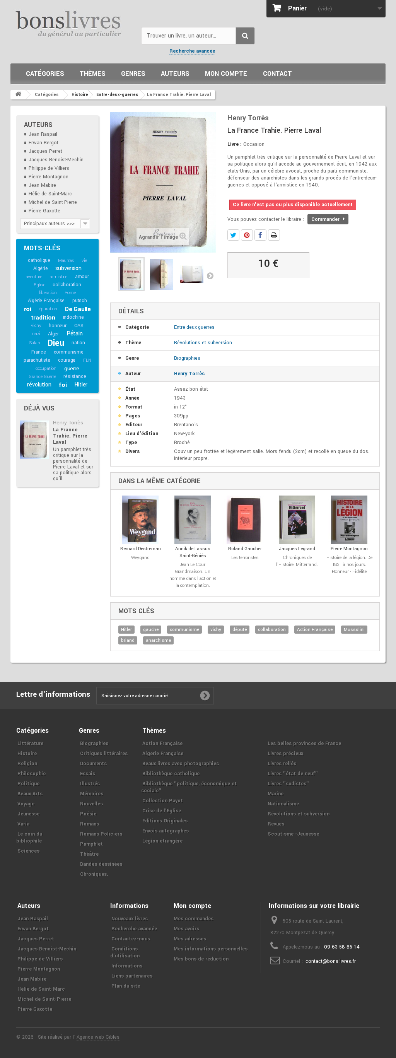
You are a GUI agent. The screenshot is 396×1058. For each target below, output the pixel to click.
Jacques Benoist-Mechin (56, 159)
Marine (275, 793)
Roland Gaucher (245, 548)
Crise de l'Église (161, 810)
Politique (28, 783)
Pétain (75, 334)
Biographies (187, 358)
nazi (36, 333)
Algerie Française (162, 753)
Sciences (28, 851)
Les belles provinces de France (304, 743)
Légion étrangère (162, 841)
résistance (74, 376)
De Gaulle (78, 309)
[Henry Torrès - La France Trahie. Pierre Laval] (34, 439)
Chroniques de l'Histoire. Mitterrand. (297, 561)
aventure (34, 276)
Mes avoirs (186, 928)
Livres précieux (285, 753)
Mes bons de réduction (201, 958)
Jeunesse (28, 813)
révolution (39, 385)
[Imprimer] (274, 235)
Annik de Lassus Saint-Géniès (192, 552)
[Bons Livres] (72, 23)
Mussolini (354, 629)
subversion (68, 268)
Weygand (140, 557)
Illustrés (90, 783)
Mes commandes (193, 918)
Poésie (88, 813)
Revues (276, 823)
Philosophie (31, 773)
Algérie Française (46, 300)
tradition (43, 317)
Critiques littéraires (104, 753)
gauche (151, 629)
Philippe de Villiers (49, 168)
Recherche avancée (192, 51)
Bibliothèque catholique (171, 773)
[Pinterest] (247, 235)
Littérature (30, 743)
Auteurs (175, 73)
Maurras (66, 260)
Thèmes (93, 73)
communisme (69, 352)
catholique (39, 260)
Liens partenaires (131, 976)
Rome (70, 292)
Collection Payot (162, 800)
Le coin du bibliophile (29, 837)
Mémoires (91, 793)
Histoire (27, 753)
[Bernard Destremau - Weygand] (140, 520)
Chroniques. (94, 874)
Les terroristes (245, 557)
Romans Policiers (101, 834)
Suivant (210, 275)
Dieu (56, 343)
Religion (27, 763)
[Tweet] (233, 235)
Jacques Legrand (297, 548)
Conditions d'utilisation (125, 952)
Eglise (39, 285)
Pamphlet (91, 844)
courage (67, 360)
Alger (53, 333)
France (38, 352)
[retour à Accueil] (18, 94)
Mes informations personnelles (211, 948)
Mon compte (226, 73)
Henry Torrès (68, 422)
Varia (23, 823)
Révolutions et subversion (203, 342)
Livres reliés (282, 763)
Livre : (234, 144)
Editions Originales (165, 820)
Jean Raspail (43, 134)
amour (82, 276)
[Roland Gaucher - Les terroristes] (245, 520)
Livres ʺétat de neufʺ (293, 773)
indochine (73, 317)
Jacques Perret (45, 151)
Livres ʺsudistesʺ (288, 783)
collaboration (67, 284)
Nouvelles (91, 803)
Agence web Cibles (98, 1037)
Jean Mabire (42, 185)
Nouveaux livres (129, 918)
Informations (126, 965)
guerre (71, 368)
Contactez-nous (130, 938)
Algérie (40, 268)
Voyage (25, 803)
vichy (36, 325)
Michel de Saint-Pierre (53, 202)
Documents (93, 763)
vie (84, 260)
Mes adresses (190, 938)
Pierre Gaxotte (44, 210)
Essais (87, 773)
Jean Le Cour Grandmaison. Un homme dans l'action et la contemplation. (192, 575)
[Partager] (260, 235)
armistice (58, 276)
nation (78, 342)
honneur (58, 325)
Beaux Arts (30, 793)
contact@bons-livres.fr (331, 961)
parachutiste (37, 360)
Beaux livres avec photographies (180, 763)
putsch (79, 300)
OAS (79, 325)
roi (27, 309)
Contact (277, 73)
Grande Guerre (42, 376)
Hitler (80, 385)
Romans (89, 823)
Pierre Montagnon (48, 176)
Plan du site (125, 986)
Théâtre (89, 854)
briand (128, 640)
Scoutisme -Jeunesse (293, 834)
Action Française (315, 629)
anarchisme (158, 640)
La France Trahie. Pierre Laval (70, 436)
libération (48, 292)
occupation (46, 368)
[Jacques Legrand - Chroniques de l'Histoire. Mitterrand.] (297, 520)
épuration (48, 309)
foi (63, 385)
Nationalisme (283, 803)
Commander (326, 219)
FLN (87, 360)
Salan (34, 343)
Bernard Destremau (140, 548)
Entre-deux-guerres (194, 327)
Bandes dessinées (101, 864)
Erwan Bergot (43, 142)
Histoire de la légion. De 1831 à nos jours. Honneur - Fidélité (349, 564)
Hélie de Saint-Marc (50, 193)
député (239, 629)
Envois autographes (165, 830)
